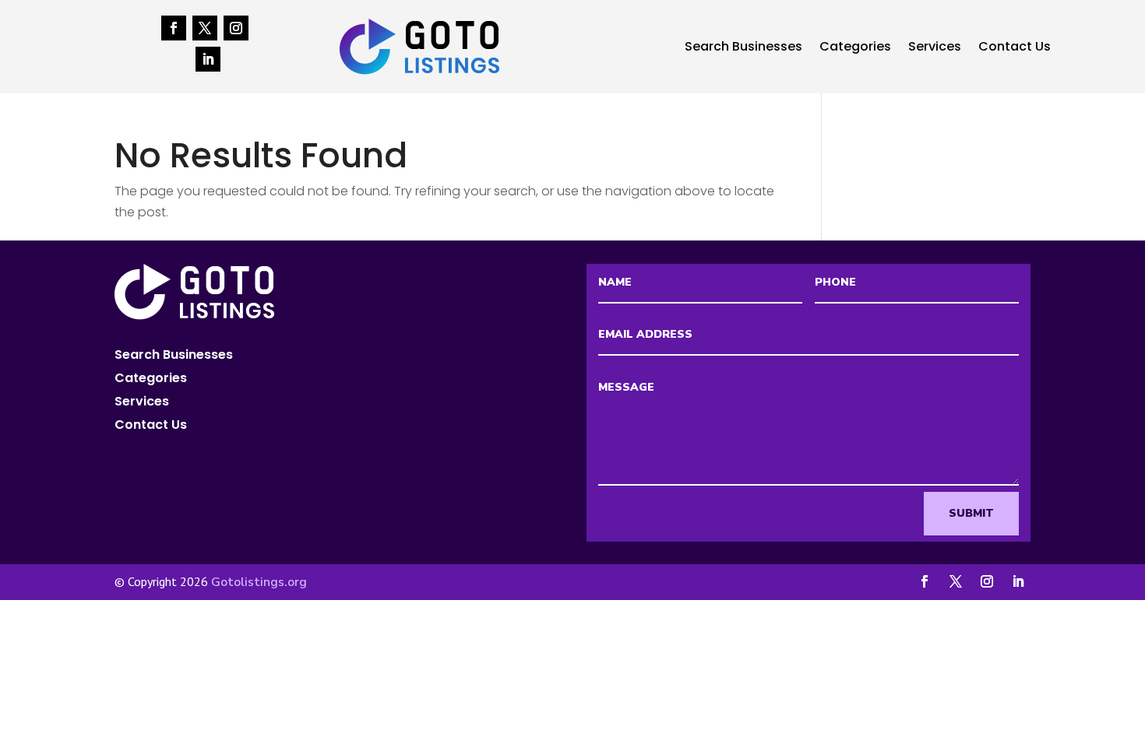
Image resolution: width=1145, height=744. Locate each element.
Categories (855, 48)
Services (934, 48)
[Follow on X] (204, 28)
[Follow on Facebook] (173, 28)
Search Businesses (743, 48)
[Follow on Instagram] (236, 28)
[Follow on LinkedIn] (208, 59)
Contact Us (1014, 48)
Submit (971, 513)
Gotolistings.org (259, 582)
